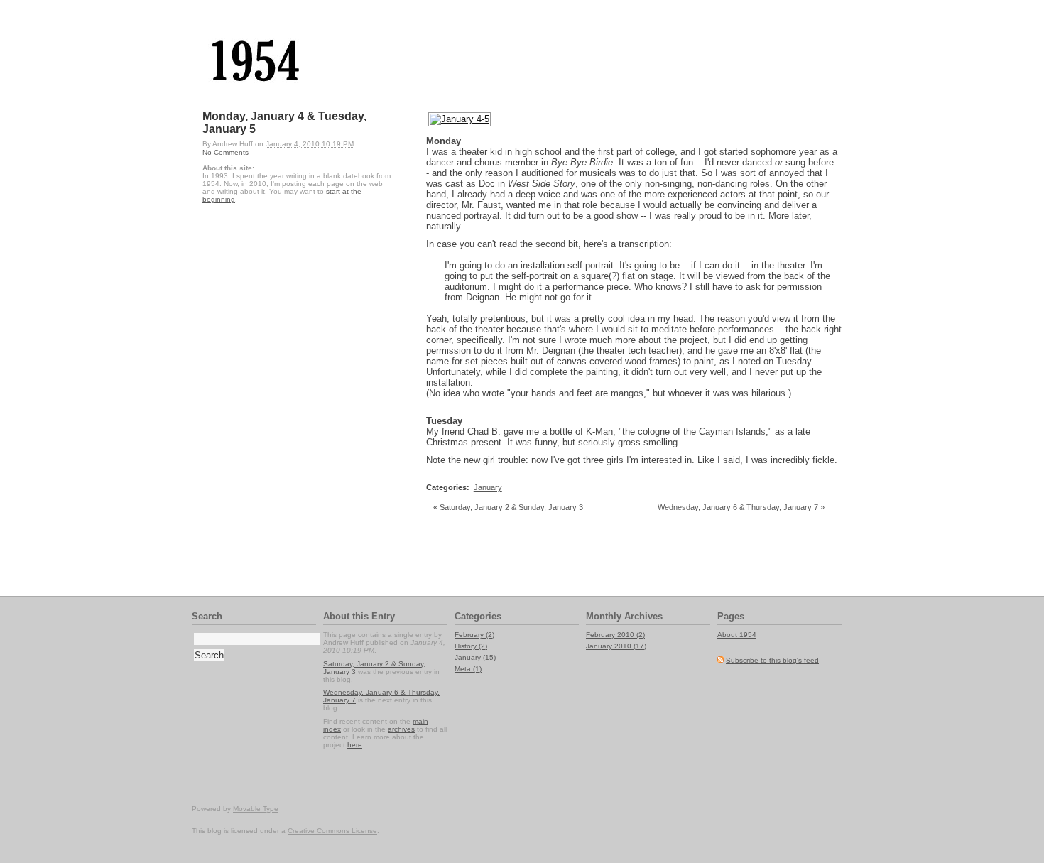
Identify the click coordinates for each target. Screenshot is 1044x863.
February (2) (474, 635)
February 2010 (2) (615, 635)
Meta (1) (468, 669)
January (488, 487)
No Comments (225, 152)
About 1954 (736, 635)
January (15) (475, 657)
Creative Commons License (332, 831)
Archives (643, 616)
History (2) (471, 646)
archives (401, 729)
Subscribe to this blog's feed (772, 660)
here (354, 745)
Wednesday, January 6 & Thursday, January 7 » (741, 507)
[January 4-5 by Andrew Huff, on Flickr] (459, 119)
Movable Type (255, 809)
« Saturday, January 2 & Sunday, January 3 (508, 507)
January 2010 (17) (616, 646)
